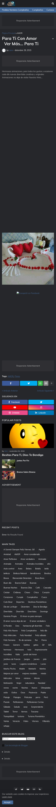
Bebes (29, 568)
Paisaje (7, 697)
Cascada (47, 587)
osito (6, 692)
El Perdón (8, 626)
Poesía (6, 702)
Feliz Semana (9, 640)
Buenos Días (26, 587)
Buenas (33, 583)
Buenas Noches (10, 587)
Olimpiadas (46, 688)
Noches (24, 688)
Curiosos (50, 10)
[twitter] (41, 402)
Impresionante (41, 649)
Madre (22, 669)
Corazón (46, 592)
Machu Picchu (10, 669)
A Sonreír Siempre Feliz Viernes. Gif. (19, 549)
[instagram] (41, 407)
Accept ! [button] (7, 802)
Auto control (9, 568)
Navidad (41, 683)
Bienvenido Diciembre (22, 578)
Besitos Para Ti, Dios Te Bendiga (22, 455)
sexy (25, 707)
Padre (43, 692)
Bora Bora (39, 578)
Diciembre (25, 607)
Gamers (16, 645)
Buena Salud (20, 583)
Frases (6, 645)
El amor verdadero (38, 621)
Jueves (36, 659)
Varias (6, 721)
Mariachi (32, 669)
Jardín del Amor (30, 654)
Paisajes (17, 697)
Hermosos (19, 649)
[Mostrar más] (51, 383)
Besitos (47, 573)
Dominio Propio (10, 616)
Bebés (38, 568)
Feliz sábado (40, 635)
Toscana (34, 711)
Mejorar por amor (11, 673)
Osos (23, 692)
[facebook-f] (16, 789)
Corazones (8, 597)
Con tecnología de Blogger (16, 745)
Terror (15, 711)
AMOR (19, 33)
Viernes (35, 721)
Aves (20, 568)
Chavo (27, 592)
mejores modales (29, 673)
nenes (6, 688)
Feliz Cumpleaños (29, 630)
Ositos (14, 692)
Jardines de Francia (12, 659)
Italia (17, 654)
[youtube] (15, 407)
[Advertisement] (28, 113)
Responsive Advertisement (28, 20)
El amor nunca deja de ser (15, 621)
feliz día (43, 630)
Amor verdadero (28, 559)
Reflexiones (18, 702)
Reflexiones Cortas (35, 702)
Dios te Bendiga (40, 607)
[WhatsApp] (40, 383)
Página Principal (8, 33)
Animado (7, 564)
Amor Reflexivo (10, 559)
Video (25, 721)
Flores (17, 376)
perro (38, 697)
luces (14, 664)
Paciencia (33, 692)
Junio (6, 664)
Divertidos (32, 611)
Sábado (7, 707)
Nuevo (34, 688)
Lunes (43, 664)
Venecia (16, 721)
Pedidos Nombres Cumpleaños (15, 10)
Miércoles (8, 678)
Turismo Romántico (36, 716)
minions (27, 678)
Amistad (7, 554)
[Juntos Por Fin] (8, 463)
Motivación (8, 683)
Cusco (44, 597)
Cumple (20, 597)
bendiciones (35, 573)
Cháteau (17, 592)
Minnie (37, 678)
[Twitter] (28, 383)
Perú (46, 697)
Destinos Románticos (37, 602)
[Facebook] (10, 383)
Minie (17, 678)
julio (44, 659)
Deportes (20, 602)
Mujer (19, 683)
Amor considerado (32, 554)
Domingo (44, 611)
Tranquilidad (9, 716)
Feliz (48, 626)
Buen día (7, 583)
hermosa (7, 649)
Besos (6, 578)
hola (29, 649)
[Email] (45, 383)
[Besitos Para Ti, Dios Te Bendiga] (28, 436)
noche (15, 688)
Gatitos (27, 645)
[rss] (40, 789)
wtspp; (6, 726)
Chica (36, 592)
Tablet (6, 711)
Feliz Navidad (26, 635)
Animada (42, 559)
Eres (17, 626)
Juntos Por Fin (23, 460)
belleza (7, 573)
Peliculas (28, 697)
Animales (19, 564)
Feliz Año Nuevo (11, 630)
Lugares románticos (28, 664)
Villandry (46, 721)
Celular (7, 592)
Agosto (42, 549)
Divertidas (8, 611)
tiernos (24, 711)
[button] (3, 3)
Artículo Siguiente (45, 391)
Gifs (50, 645)
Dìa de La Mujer (10, 607)
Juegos (27, 659)
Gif (43, 645)
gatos (35, 645)
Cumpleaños (37, 10)
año (48, 564)
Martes (43, 669)
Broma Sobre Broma (26, 472)
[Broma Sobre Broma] (8, 475)
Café (38, 587)
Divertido (20, 611)
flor (36, 640)
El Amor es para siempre (31, 616)
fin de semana (25, 640)
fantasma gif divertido (32, 626)
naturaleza (29, 683)
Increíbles (8, 654)
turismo (21, 716)
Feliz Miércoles (10, 635)
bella (46, 568)
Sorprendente (37, 707)
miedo (43, 673)
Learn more (7, 797)
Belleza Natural (20, 573)
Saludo (17, 707)
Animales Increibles (35, 564)
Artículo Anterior (10, 391)
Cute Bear (8, 602)
